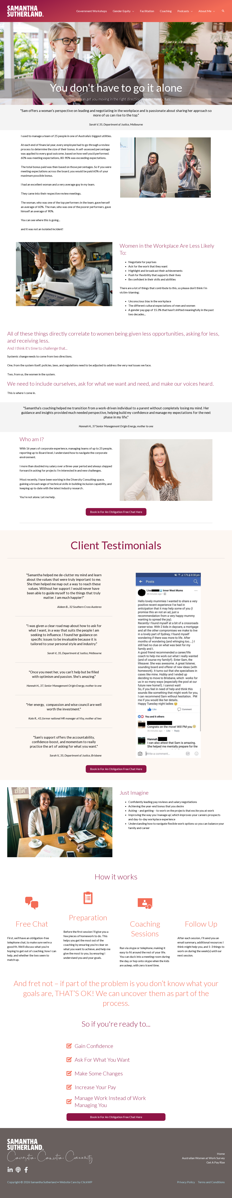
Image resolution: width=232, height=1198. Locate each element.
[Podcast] (18, 1170)
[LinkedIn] (10, 1170)
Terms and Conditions (211, 1182)
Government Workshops (91, 11)
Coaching (166, 11)
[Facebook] (26, 1170)
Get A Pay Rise (215, 1162)
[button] (223, 11)
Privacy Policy (186, 1182)
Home (221, 1153)
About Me (204, 11)
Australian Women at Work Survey (203, 1158)
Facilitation (147, 11)
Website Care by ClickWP (75, 1182)
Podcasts (183, 11)
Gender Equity (121, 11)
